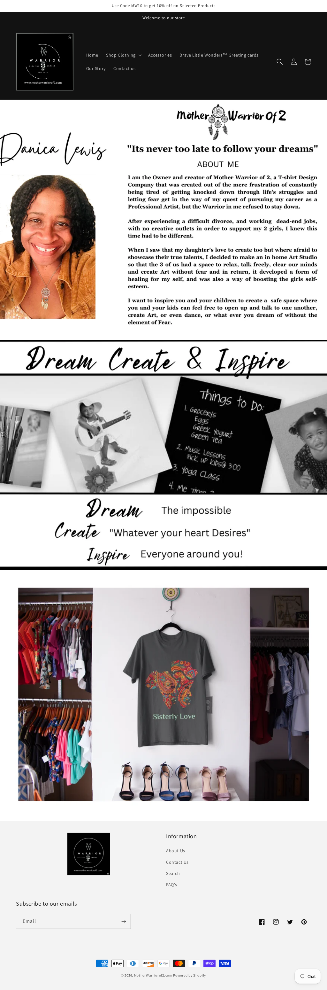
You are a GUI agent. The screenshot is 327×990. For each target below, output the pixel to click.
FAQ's (171, 884)
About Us (175, 851)
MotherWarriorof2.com (153, 975)
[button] (123, 55)
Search (173, 873)
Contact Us (177, 862)
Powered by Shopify (189, 975)
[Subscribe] (124, 921)
